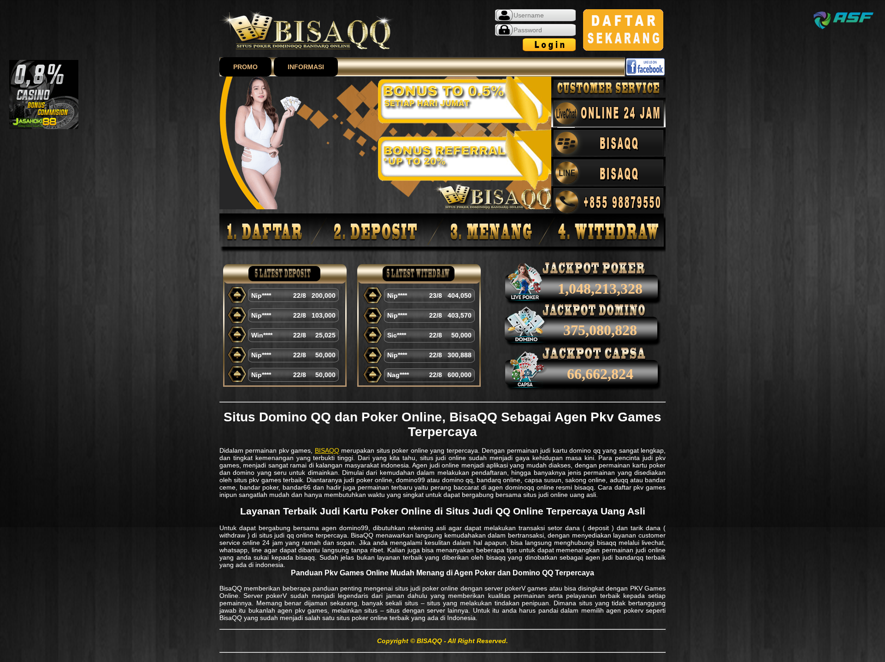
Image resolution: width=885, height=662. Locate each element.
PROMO (245, 67)
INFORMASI (306, 67)
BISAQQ (327, 450)
